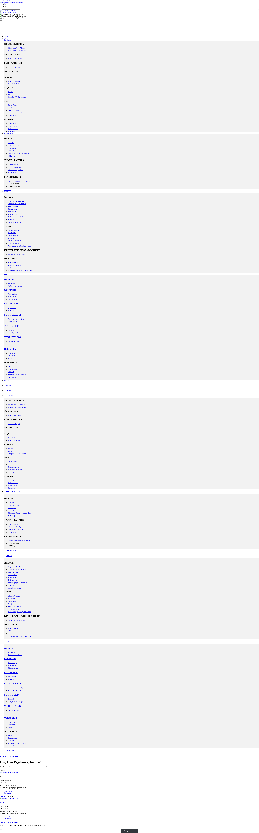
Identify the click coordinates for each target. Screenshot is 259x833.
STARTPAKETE (13, 314)
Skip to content (5, 1)
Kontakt (2, 802)
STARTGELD (11, 326)
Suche (4, 4)
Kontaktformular (9, 756)
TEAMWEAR (9, 279)
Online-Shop (10, 349)
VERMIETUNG (12, 337)
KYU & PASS (11, 303)
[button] (131, 40)
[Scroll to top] (1, 829)
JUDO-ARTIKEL (10, 290)
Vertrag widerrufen (130, 831)
